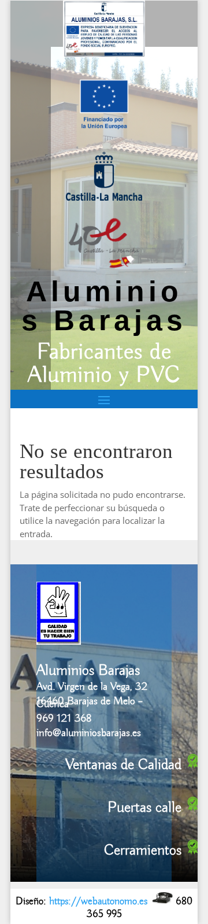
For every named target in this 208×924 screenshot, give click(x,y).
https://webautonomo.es (98, 901)
